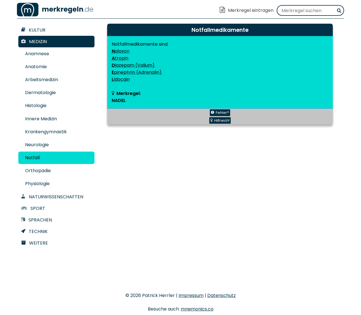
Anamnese (37, 53)
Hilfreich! (222, 120)
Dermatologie (40, 92)
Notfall (32, 157)
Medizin (37, 41)
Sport (37, 208)
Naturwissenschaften (55, 197)
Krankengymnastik (46, 131)
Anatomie (36, 66)
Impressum (191, 295)
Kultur (36, 30)
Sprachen (39, 220)
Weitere (38, 243)
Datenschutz (221, 295)
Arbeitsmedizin (41, 79)
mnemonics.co (197, 309)
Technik (38, 231)
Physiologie (37, 183)
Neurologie (37, 144)
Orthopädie (38, 170)
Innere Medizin (41, 119)
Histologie (36, 105)
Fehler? (222, 112)
